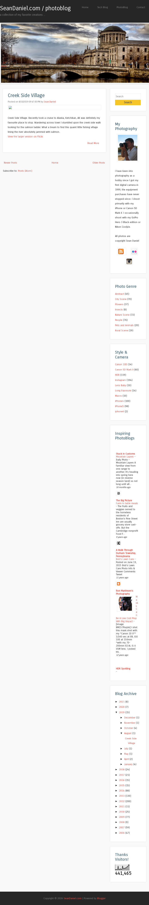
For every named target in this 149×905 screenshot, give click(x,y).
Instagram (120, 380)
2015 (122, 785)
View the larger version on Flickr (25, 136)
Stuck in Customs (125, 453)
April (127, 759)
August (128, 733)
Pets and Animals (124, 325)
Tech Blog (102, 7)
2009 (122, 816)
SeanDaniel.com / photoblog (35, 8)
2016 (122, 780)
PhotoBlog (122, 7)
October (129, 728)
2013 (122, 795)
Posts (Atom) (25, 170)
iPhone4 (119, 401)
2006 (122, 832)
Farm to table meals (127, 503)
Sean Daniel (50, 101)
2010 (122, 811)
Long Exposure (123, 390)
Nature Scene (122, 314)
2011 (122, 806)
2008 (122, 822)
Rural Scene (121, 330)
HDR (117, 374)
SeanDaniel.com (72, 898)
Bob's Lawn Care (125, 559)
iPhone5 (119, 406)
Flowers (119, 304)
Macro (118, 395)
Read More (93, 143)
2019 (122, 712)
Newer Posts (10, 162)
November (130, 722)
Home (85, 7)
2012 (122, 801)
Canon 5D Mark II (124, 369)
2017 (122, 774)
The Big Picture (124, 500)
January (128, 764)
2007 (122, 827)
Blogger (101, 898)
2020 (122, 706)
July (126, 748)
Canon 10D (121, 364)
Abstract (119, 293)
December (130, 717)
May (126, 753)
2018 (122, 769)
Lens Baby (120, 385)
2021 (122, 701)
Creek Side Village (26, 95)
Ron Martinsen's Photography (124, 592)
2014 (122, 790)
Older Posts (99, 162)
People (118, 320)
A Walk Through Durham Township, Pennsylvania (126, 553)
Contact (141, 7)
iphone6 (119, 411)
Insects (119, 309)
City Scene (120, 299)
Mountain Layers (125, 456)
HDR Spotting (123, 668)
